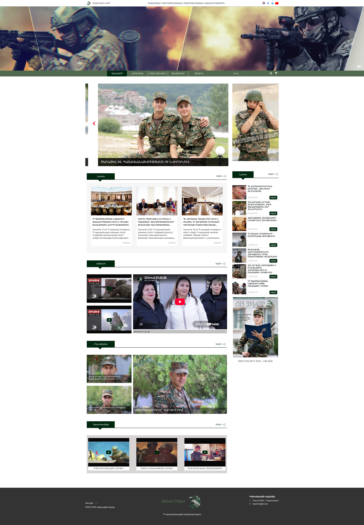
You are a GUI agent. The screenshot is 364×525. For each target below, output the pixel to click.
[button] (219, 123)
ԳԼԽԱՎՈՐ (117, 73)
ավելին (219, 176)
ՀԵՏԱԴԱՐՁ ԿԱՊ (101, 3)
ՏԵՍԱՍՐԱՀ (178, 73)
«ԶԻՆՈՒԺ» (137, 73)
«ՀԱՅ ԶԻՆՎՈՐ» (158, 73)
